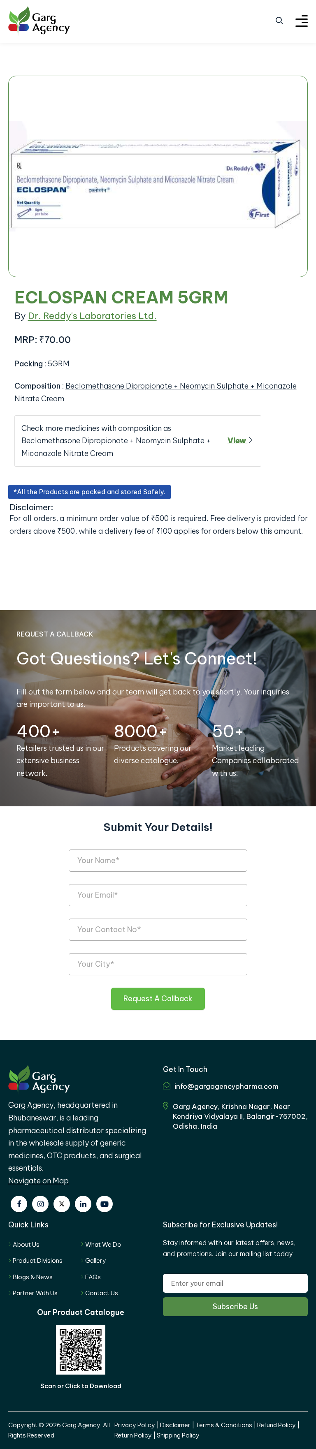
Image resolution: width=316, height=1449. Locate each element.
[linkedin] (83, 1204)
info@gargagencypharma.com (226, 1086)
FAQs (93, 1277)
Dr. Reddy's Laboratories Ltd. (92, 316)
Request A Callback (158, 998)
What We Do (103, 1244)
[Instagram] (40, 1204)
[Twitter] (61, 1204)
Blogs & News (33, 1277)
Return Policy (133, 1435)
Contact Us (101, 1293)
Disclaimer (175, 1425)
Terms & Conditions (223, 1425)
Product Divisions (38, 1260)
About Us (26, 1244)
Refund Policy (276, 1425)
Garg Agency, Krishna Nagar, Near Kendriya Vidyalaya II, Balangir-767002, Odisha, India (240, 1116)
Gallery (95, 1260)
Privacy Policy (134, 1425)
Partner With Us (35, 1293)
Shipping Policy (178, 1435)
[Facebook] (19, 1204)
